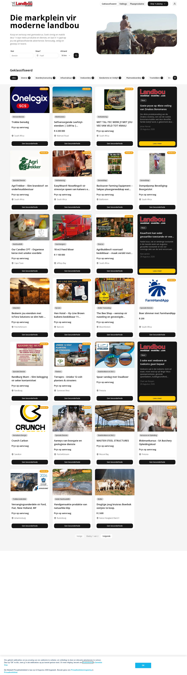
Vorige (79, 536)
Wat (12, 51)
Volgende (106, 536)
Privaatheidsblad (10, 672)
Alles (14, 78)
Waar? (38, 51)
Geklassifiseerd (109, 3)
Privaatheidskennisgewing (81, 670)
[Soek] (76, 55)
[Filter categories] (175, 78)
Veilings (123, 3)
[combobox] (66, 55)
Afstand (63, 51)
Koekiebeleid (88, 662)
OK (143, 665)
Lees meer (157, 143)
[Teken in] (174, 4)
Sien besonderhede (30, 143)
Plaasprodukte (137, 3)
